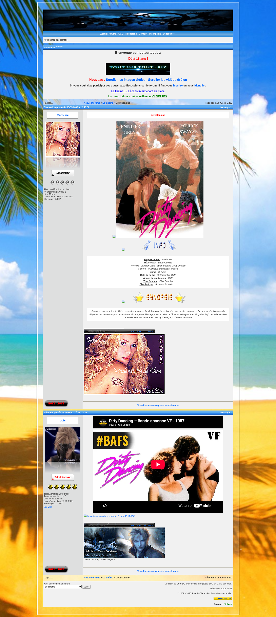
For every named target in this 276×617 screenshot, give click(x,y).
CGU (120, 34)
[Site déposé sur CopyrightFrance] (223, 599)
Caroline (63, 115)
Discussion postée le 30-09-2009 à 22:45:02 (66, 107)
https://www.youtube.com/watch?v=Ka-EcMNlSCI (111, 516)
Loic (63, 420)
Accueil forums (108, 34)
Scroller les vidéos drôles (167, 79)
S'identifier (168, 34)
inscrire (178, 85)
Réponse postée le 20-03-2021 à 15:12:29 (65, 412)
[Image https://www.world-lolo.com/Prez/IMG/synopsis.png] (158, 302)
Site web (48, 507)
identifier (199, 85)
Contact (143, 34)
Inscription (155, 34)
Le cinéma (107, 103)
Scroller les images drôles (125, 79)
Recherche (131, 34)
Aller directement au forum (57, 583)
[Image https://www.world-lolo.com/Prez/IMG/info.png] (158, 250)
